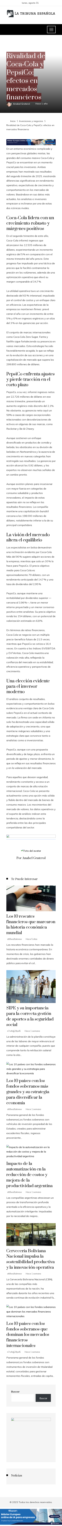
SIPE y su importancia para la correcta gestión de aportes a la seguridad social (30, 1016)
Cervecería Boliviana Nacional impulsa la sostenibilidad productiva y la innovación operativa (30, 1259)
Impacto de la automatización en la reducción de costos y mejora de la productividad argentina (29, 1175)
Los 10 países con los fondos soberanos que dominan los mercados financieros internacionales (27, 1335)
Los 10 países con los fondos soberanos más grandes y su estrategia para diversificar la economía (27, 1092)
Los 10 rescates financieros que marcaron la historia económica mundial (30, 925)
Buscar (15, 1391)
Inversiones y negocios (19, 48)
